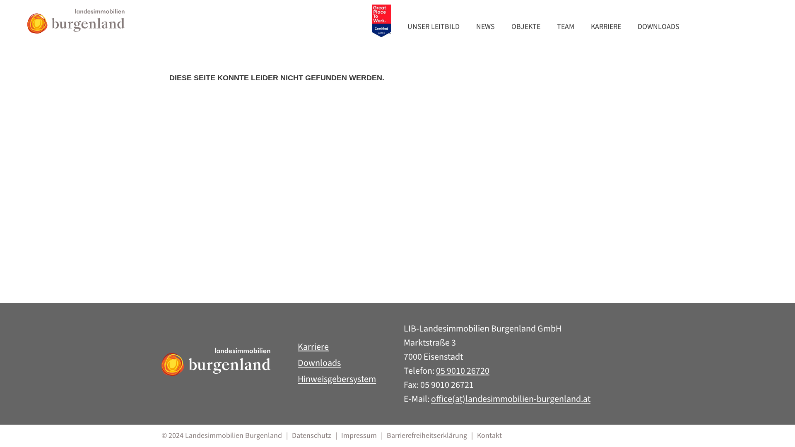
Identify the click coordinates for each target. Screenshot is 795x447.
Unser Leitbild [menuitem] (433, 27)
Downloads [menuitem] (658, 27)
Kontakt (489, 435)
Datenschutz (311, 435)
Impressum (359, 435)
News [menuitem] (485, 27)
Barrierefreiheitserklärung (427, 435)
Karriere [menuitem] (606, 27)
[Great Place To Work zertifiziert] (381, 21)
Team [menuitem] (565, 27)
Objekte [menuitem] (525, 27)
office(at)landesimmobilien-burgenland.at (510, 399)
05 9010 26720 (462, 370)
